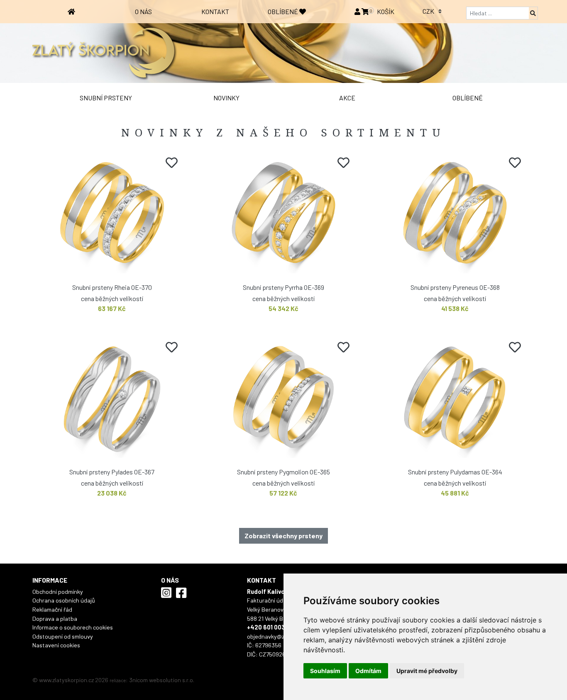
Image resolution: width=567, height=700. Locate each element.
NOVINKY (226, 98)
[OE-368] (455, 215)
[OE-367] (111, 400)
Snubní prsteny (106, 98)
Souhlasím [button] (325, 670)
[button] (358, 11)
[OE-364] (455, 400)
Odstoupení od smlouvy (62, 636)
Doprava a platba (54, 618)
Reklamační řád (52, 609)
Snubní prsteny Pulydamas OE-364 (455, 472)
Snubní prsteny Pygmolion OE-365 (283, 472)
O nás (143, 11)
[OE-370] (111, 215)
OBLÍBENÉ (283, 11)
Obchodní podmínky (57, 591)
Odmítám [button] (368, 670)
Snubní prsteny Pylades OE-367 (111, 472)
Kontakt (215, 11)
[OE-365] (283, 400)
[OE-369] (283, 215)
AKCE (347, 98)
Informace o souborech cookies (72, 627)
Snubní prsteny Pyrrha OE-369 (283, 287)
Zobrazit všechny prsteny (283, 536)
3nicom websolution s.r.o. (161, 679)
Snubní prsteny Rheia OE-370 (112, 287)
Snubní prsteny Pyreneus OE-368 (455, 287)
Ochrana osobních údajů (63, 600)
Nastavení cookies (56, 645)
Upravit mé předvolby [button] (426, 670)
